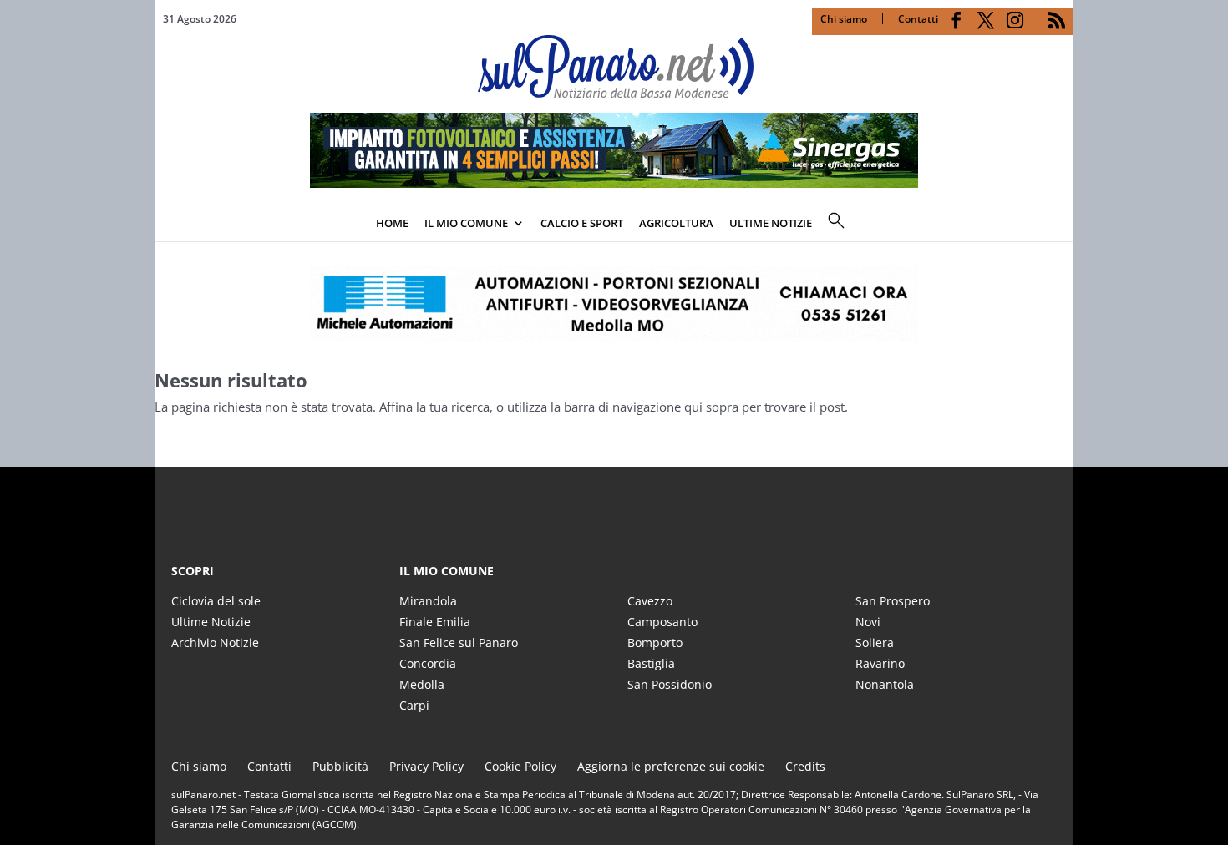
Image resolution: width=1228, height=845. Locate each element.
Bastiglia (651, 663)
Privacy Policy (426, 766)
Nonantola (884, 684)
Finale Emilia (434, 622)
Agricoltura (676, 222)
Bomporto (655, 642)
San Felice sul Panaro (458, 642)
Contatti (918, 18)
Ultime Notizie (211, 622)
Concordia (427, 663)
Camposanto (662, 622)
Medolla (421, 684)
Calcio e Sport (581, 222)
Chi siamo (843, 18)
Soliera (874, 642)
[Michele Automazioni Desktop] (614, 304)
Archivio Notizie (215, 642)
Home (392, 222)
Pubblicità (340, 766)
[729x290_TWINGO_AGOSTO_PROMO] (614, 183)
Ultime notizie (770, 222)
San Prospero (892, 601)
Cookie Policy (520, 766)
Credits (805, 766)
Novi (867, 622)
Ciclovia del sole (216, 601)
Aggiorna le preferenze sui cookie (670, 766)
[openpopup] (1060, 224)
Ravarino (880, 663)
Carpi (414, 705)
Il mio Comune (466, 222)
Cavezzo (649, 601)
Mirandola (428, 601)
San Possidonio (669, 684)
